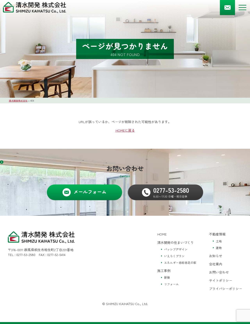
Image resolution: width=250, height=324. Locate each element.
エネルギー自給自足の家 (180, 262)
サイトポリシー (220, 280)
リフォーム (171, 284)
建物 (219, 248)
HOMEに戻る (125, 130)
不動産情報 (217, 234)
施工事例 (164, 270)
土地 (219, 241)
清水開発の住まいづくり (175, 242)
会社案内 (215, 263)
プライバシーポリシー (225, 288)
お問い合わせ (219, 272)
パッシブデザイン (176, 249)
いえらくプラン (174, 256)
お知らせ (215, 255)
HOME (162, 234)
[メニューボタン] (242, 7)
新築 (167, 277)
